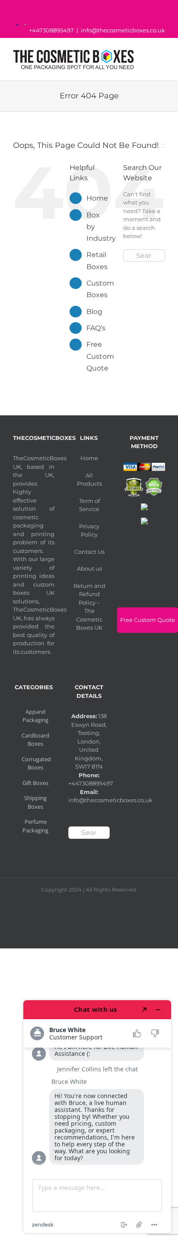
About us (89, 568)
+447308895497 (51, 30)
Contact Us (89, 551)
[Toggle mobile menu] (161, 57)
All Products (89, 479)
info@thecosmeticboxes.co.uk (123, 30)
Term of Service (89, 505)
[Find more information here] (97, 1116)
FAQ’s (95, 328)
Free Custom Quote (100, 356)
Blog (94, 312)
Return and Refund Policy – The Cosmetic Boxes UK (89, 606)
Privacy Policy (89, 530)
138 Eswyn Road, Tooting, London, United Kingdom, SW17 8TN (89, 741)
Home (97, 198)
